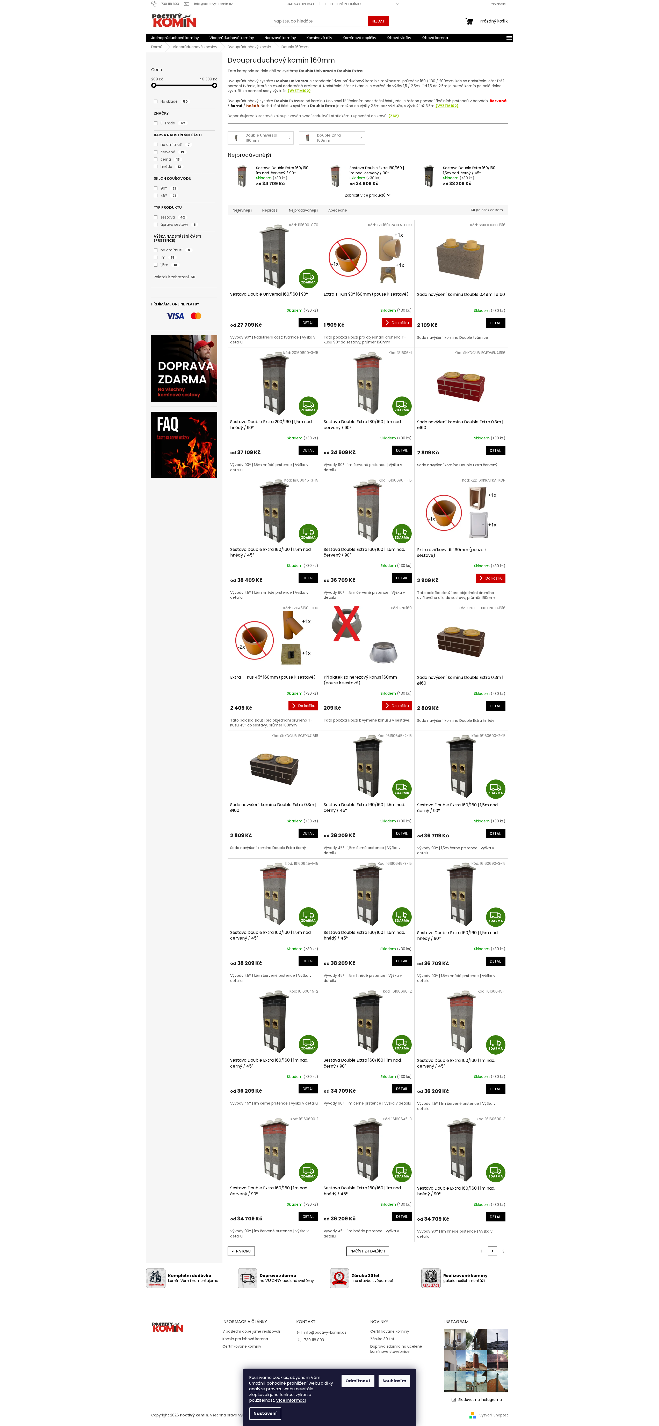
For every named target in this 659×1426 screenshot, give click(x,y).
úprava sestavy (178, 224)
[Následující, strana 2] (492, 1251)
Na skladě (174, 101)
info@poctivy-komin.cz (325, 1332)
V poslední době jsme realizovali (251, 1331)
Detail (308, 322)
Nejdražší (270, 210)
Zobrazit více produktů (365, 195)
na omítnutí (175, 144)
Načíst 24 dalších (368, 1251)
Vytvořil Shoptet (493, 1415)
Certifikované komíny (241, 1346)
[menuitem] (175, 38)
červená (172, 152)
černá (170, 159)
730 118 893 (314, 1339)
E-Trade (173, 123)
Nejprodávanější (303, 210)
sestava (173, 217)
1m (167, 257)
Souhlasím (394, 1381)
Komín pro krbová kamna (245, 1339)
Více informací (291, 1400)
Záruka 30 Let (382, 1339)
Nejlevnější (242, 210)
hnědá (171, 166)
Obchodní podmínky (343, 4)
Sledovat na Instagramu (480, 1399)
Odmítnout (358, 1381)
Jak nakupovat (300, 4)
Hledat (378, 21)
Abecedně (337, 210)
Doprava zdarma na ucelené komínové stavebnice (396, 1349)
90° (168, 188)
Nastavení (265, 1413)
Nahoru (243, 1251)
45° (168, 195)
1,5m (169, 264)
